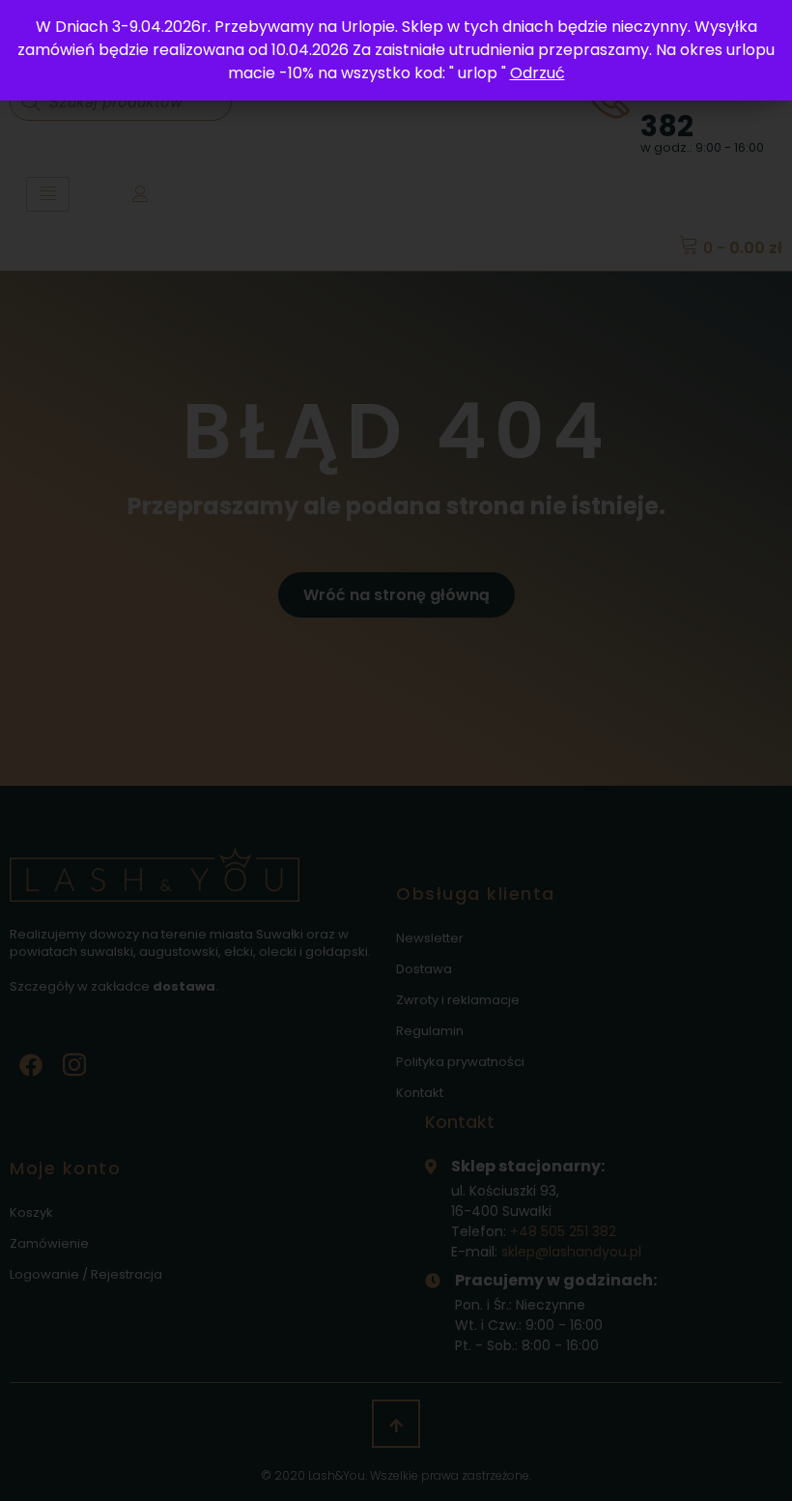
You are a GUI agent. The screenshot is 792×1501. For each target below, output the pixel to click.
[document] (396, 750)
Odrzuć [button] (537, 73)
